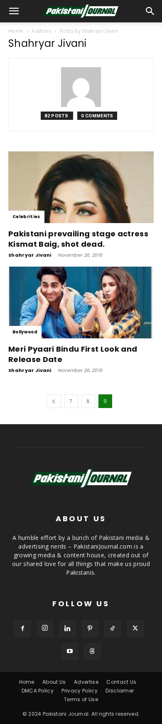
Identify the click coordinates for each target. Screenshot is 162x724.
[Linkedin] (67, 628)
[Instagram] (45, 628)
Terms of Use (81, 699)
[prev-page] (54, 401)
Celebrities (26, 217)
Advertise (86, 681)
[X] (135, 628)
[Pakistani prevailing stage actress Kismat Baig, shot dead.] (81, 187)
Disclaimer (120, 690)
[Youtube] (69, 651)
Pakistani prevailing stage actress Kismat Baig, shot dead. (78, 238)
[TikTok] (112, 628)
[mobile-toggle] (14, 11)
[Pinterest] (90, 628)
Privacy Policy (79, 690)
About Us (54, 681)
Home (15, 30)
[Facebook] (22, 628)
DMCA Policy (38, 690)
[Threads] (92, 651)
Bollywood (24, 332)
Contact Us (121, 681)
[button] (150, 11)
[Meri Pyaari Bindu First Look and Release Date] (81, 302)
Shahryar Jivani (30, 255)
